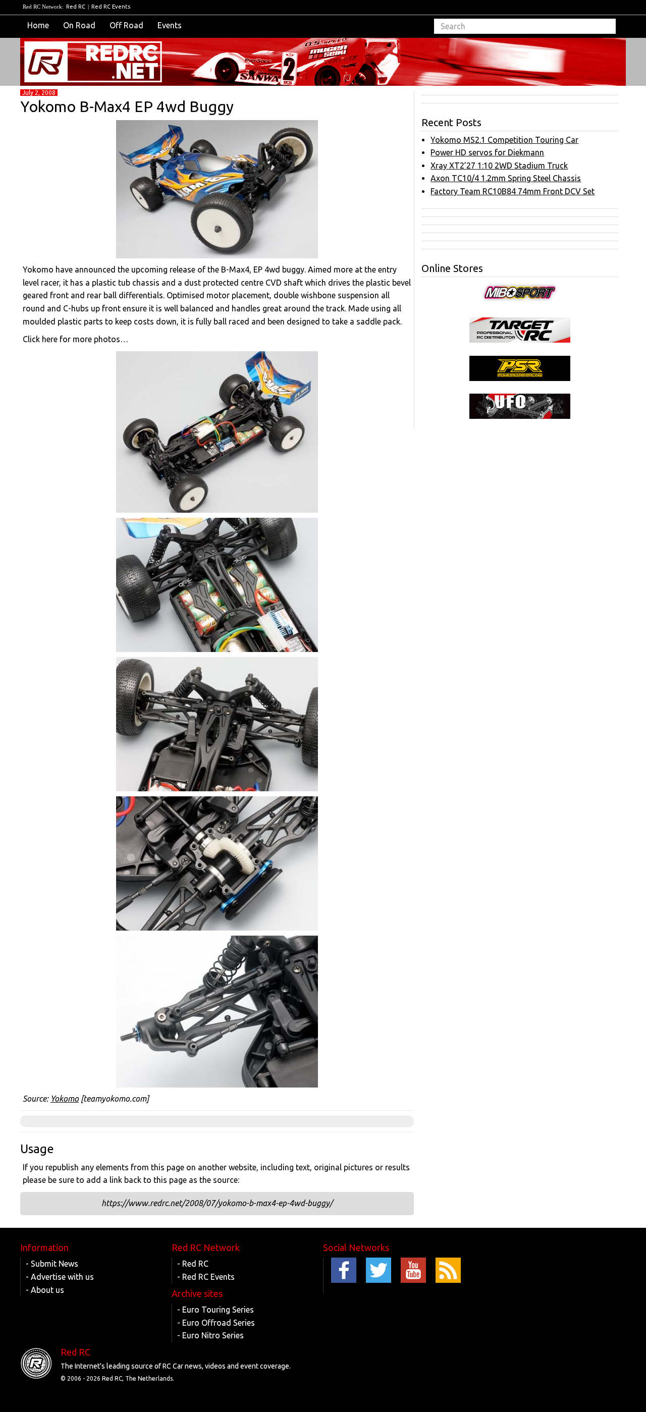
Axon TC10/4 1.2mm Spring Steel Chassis (505, 178)
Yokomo (64, 1098)
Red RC (75, 7)
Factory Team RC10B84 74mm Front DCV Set (512, 191)
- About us (45, 1289)
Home (38, 25)
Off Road (126, 25)
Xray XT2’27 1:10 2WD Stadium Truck (499, 165)
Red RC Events (110, 7)
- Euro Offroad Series (216, 1322)
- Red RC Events (206, 1276)
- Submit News (52, 1263)
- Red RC (192, 1263)
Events (169, 25)
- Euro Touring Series (215, 1309)
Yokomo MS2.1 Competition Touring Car (504, 139)
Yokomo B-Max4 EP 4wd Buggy (127, 106)
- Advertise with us (60, 1276)
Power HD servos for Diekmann (487, 152)
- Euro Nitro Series (210, 1335)
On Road (79, 25)
